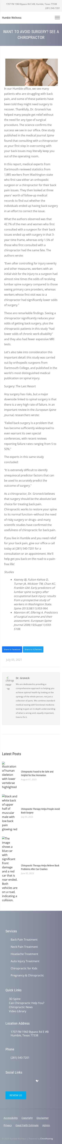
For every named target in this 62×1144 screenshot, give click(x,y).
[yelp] (22, 1081)
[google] (7, 1081)
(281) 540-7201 (52, 8)
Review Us (16, 1095)
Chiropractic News (21, 1007)
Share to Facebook (12, 649)
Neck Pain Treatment (24, 947)
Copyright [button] (27, 1117)
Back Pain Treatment (24, 939)
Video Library (17, 1011)
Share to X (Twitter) (33, 649)
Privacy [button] (8, 1125)
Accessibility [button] (11, 1117)
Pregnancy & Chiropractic (27, 975)
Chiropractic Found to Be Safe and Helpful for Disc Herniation (37, 773)
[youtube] (30, 1081)
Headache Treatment (24, 954)
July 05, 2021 (14, 660)
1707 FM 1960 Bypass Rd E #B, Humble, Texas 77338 (31, 4)
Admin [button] (46, 1125)
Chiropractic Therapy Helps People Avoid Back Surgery (40, 811)
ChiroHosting (46, 1138)
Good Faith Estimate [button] (27, 1125)
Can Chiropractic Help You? (26, 1003)
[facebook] (15, 1081)
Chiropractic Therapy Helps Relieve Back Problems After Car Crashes (40, 867)
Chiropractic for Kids (24, 968)
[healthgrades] (37, 1081)
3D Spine (14, 999)
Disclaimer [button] (43, 1117)
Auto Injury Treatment (25, 961)
